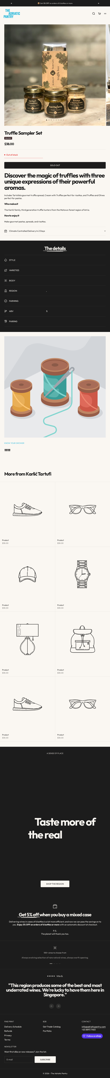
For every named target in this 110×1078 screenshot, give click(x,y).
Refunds (8, 1031)
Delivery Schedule (13, 1026)
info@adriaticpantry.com (94, 1026)
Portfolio (47, 1031)
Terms (7, 1039)
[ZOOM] (99, 119)
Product (5, 540)
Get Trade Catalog (52, 1026)
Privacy (8, 1035)
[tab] (27, 474)
